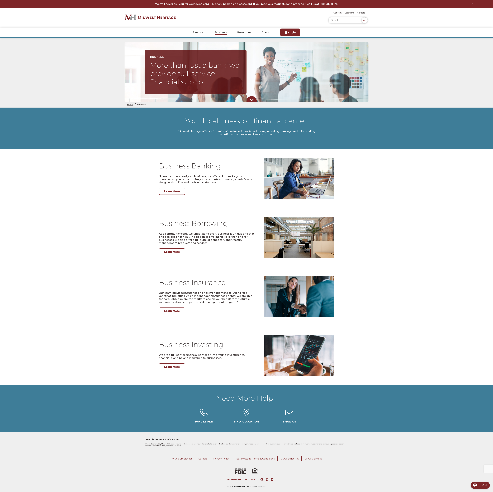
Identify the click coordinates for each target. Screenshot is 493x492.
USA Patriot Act (290, 458)
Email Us (289, 421)
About (266, 32)
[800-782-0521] (204, 415)
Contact (337, 13)
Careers (361, 13)
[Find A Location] (246, 415)
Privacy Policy (221, 458)
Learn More (172, 191)
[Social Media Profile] (262, 479)
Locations (349, 13)
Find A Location (246, 421)
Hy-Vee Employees (181, 458)
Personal (198, 32)
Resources (244, 32)
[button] (480, 485)
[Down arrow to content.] (251, 100)
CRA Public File (313, 458)
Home (130, 104)
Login (292, 32)
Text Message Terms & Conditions (255, 458)
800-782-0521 (203, 421)
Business (221, 32)
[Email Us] (289, 415)
